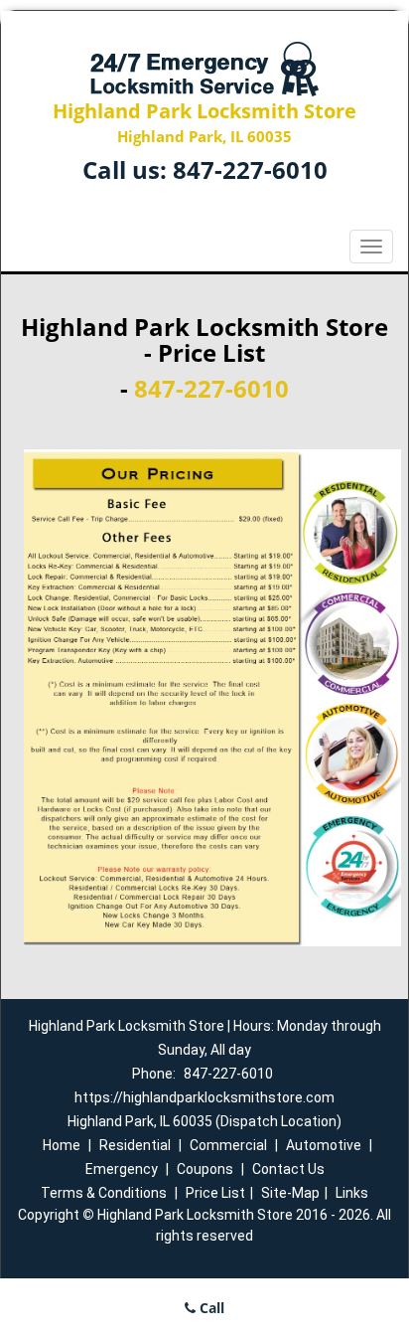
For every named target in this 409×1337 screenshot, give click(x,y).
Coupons (205, 1169)
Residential (135, 1145)
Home (61, 1145)
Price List (215, 1193)
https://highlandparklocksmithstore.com (204, 1097)
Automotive (323, 1145)
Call (210, 1307)
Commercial (228, 1145)
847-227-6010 (250, 169)
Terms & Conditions (104, 1193)
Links (352, 1193)
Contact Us (288, 1169)
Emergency (121, 1169)
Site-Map (290, 1193)
